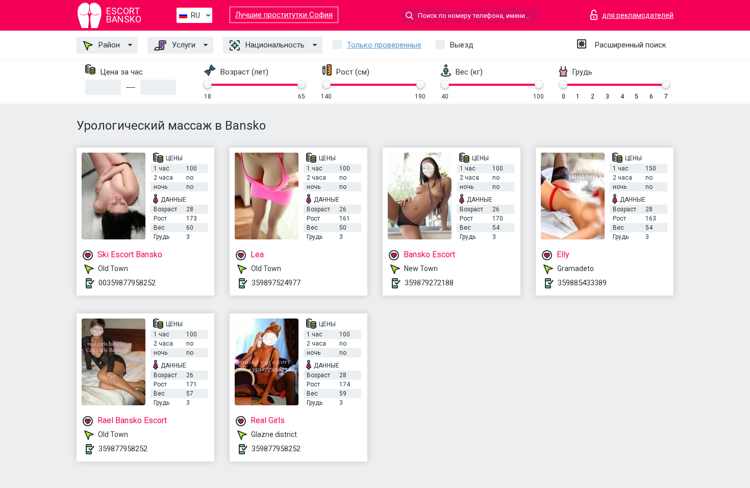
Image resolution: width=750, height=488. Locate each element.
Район (108, 45)
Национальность (274, 45)
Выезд (461, 45)
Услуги (182, 45)
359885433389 (582, 282)
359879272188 (429, 282)
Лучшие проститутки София (284, 14)
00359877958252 (127, 282)
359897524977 (276, 282)
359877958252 (122, 448)
